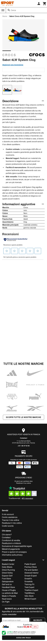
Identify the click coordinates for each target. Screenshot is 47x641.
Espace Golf (7, 575)
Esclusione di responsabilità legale (17, 546)
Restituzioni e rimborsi (11, 543)
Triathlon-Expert (31, 590)
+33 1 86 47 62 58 (24, 446)
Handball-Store (8, 587)
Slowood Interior (31, 572)
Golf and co (7, 584)
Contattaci (23, 438)
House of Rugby (9, 590)
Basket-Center (8, 564)
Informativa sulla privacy (12, 554)
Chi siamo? (7, 534)
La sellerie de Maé (10, 593)
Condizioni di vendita (11, 540)
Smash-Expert (30, 575)
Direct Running (8, 569)
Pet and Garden (31, 569)
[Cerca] (8, 10)
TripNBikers (29, 593)
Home (4, 16)
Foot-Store (6, 578)
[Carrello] (45, 4)
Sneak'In (28, 578)
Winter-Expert (30, 598)
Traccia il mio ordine (10, 520)
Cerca (13, 10)
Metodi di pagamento (11, 549)
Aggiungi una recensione (12, 65)
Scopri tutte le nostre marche (23, 417)
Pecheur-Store (30, 567)
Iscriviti (37, 620)
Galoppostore (7, 581)
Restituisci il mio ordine (12, 523)
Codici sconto (8, 525)
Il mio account (8, 514)
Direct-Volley (7, 572)
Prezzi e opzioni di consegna (14, 551)
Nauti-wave (7, 598)
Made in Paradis (9, 595)
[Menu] (3, 10)
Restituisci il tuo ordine (23, 483)
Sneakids (28, 581)
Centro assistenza (9, 517)
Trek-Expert (29, 587)
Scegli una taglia (23, 638)
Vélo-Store (29, 595)
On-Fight (5, 601)
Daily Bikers (7, 567)
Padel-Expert (30, 564)
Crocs (9, 55)
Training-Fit (29, 584)
